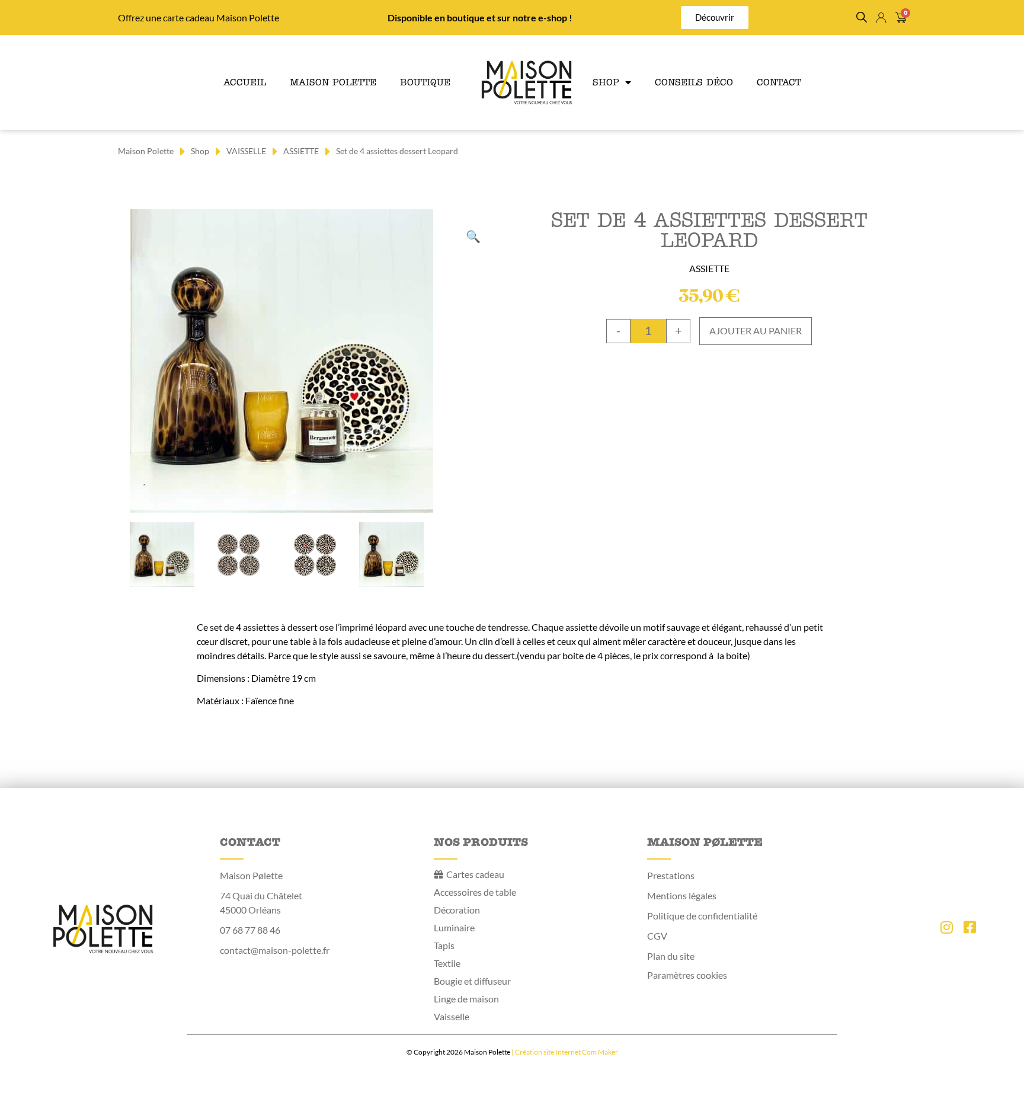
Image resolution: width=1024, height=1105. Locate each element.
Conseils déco (694, 82)
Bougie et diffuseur (472, 980)
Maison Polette (333, 82)
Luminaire (454, 927)
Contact (779, 82)
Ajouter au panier (755, 330)
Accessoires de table (475, 892)
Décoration (457, 909)
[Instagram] (946, 927)
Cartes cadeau (475, 874)
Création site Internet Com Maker (566, 1051)
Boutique (425, 82)
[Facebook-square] (969, 927)
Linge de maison (466, 998)
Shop (606, 82)
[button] (861, 17)
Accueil (244, 82)
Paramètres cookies (687, 975)
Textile (447, 963)
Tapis (444, 945)
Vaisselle (451, 1016)
